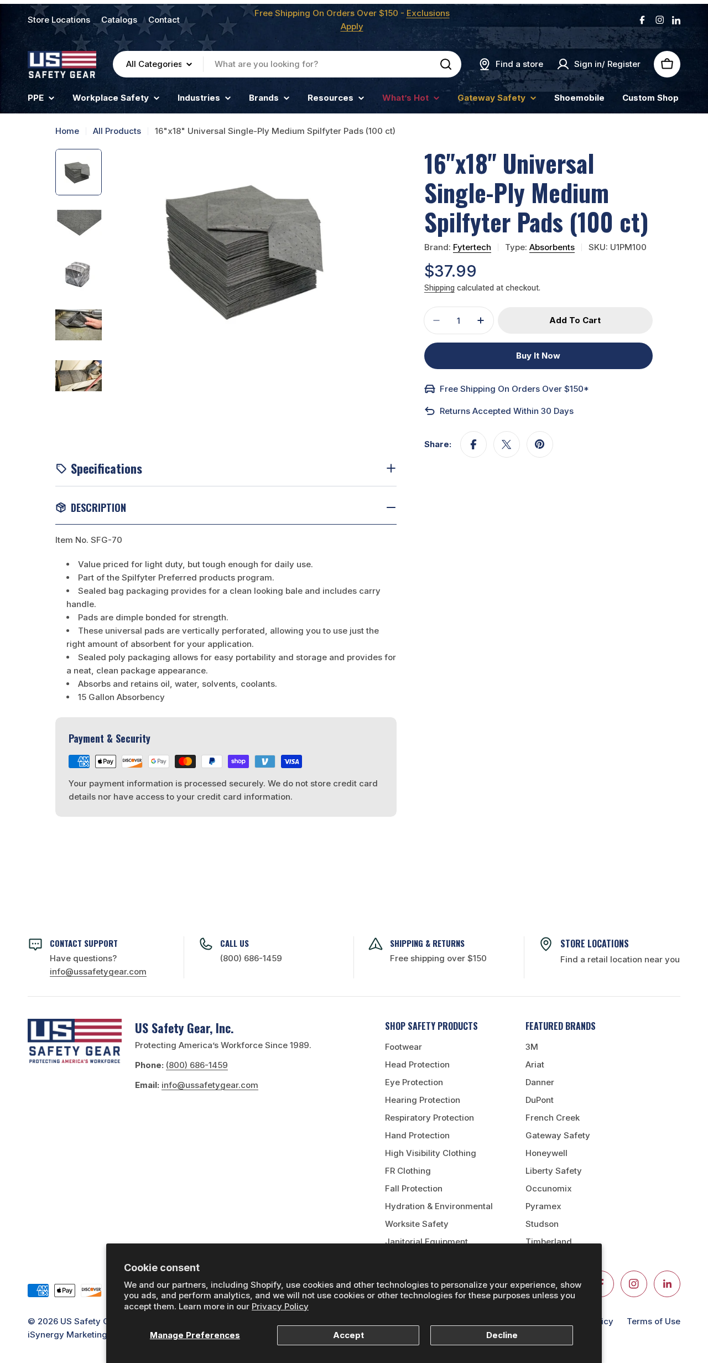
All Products (117, 131)
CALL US (234, 943)
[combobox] (287, 64)
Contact (164, 19)
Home (67, 131)
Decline (502, 1335)
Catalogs (119, 19)
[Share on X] (506, 444)
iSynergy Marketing (67, 1334)
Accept (348, 1335)
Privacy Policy (280, 1306)
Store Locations (59, 19)
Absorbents (552, 247)
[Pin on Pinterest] (540, 444)
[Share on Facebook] (473, 444)
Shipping (439, 287)
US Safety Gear (91, 1321)
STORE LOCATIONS (594, 943)
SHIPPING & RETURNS (427, 943)
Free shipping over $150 (438, 958)
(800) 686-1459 (251, 958)
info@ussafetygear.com (210, 1085)
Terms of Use (653, 1321)
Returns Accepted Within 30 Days (507, 411)
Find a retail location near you (620, 959)
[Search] (445, 64)
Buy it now (538, 355)
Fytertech (472, 247)
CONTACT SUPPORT (84, 943)
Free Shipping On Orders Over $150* (514, 388)
